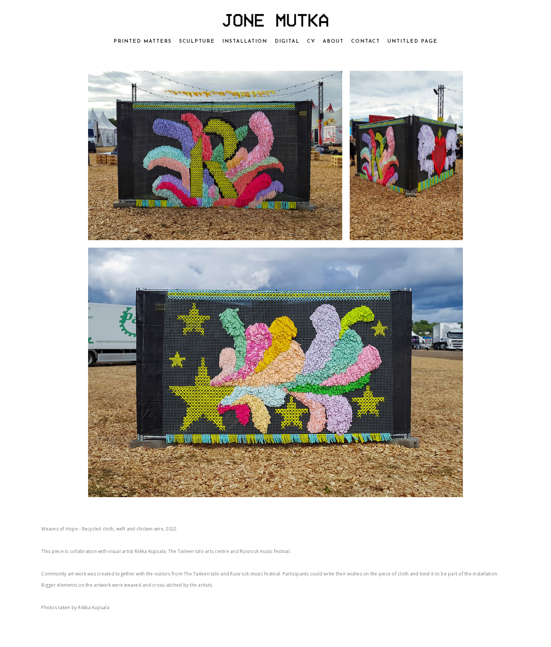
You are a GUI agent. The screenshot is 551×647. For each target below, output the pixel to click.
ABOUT (333, 41)
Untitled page (412, 41)
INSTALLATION (244, 41)
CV (311, 41)
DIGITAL (287, 41)
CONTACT (365, 41)
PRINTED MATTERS (143, 41)
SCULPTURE (197, 41)
